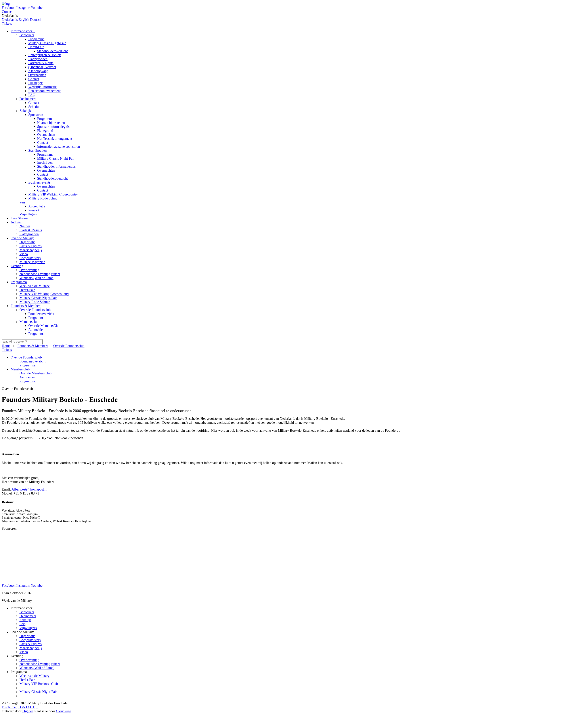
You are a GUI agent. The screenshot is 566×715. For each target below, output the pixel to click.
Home (6, 346)
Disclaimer (9, 707)
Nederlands (10, 19)
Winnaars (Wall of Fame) (36, 668)
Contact (7, 11)
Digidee (27, 711)
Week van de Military (34, 676)
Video (23, 652)
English (24, 19)
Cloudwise (63, 711)
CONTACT (26, 707)
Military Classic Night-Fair (38, 692)
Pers (22, 624)
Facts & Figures (30, 644)
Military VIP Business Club (38, 684)
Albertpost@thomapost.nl (29, 489)
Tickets (7, 23)
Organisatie (27, 636)
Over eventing (29, 660)
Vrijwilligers (28, 628)
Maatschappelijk (30, 648)
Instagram (23, 8)
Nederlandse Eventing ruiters (39, 664)
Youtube (36, 8)
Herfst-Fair (27, 680)
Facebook (8, 8)
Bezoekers (26, 612)
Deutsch (36, 19)
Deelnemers (27, 616)
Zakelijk (25, 620)
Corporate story (30, 640)
